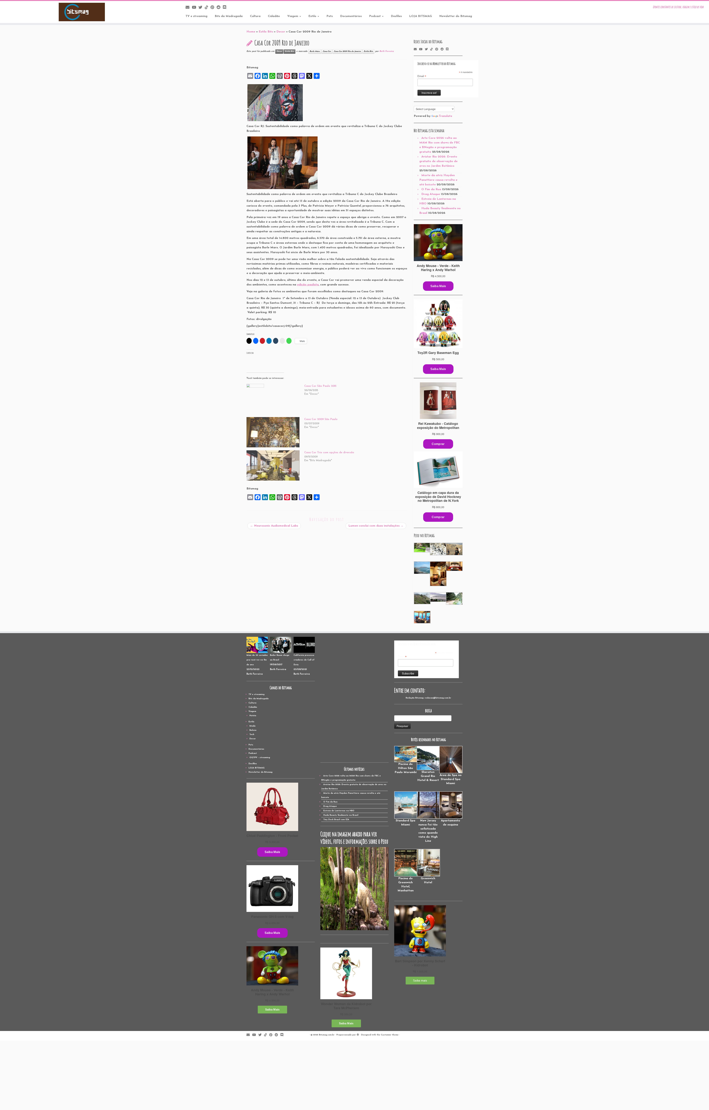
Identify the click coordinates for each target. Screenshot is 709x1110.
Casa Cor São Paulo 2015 (320, 386)
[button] (422, 547)
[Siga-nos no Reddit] (220, 8)
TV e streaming (196, 16)
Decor (280, 31)
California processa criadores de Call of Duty (304, 660)
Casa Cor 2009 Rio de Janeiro (347, 51)
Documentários (351, 16)
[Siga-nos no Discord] (226, 8)
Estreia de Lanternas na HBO (338, 811)
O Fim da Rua (431, 189)
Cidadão (274, 16)
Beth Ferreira (386, 51)
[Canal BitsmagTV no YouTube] (195, 8)
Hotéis (252, 716)
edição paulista (308, 284)
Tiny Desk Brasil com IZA (336, 820)
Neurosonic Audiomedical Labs (274, 525)
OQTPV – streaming (259, 758)
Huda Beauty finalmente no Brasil (340, 815)
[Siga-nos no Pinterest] (213, 8)
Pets (329, 16)
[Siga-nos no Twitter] (201, 8)
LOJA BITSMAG (420, 16)
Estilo (312, 16)
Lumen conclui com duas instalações (375, 525)
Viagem (293, 16)
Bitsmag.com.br (326, 1035)
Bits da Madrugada (229, 16)
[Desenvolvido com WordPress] (358, 1034)
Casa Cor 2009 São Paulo (321, 419)
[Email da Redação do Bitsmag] (189, 8)
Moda (252, 726)
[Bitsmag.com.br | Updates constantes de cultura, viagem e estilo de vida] (82, 12)
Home (250, 31)
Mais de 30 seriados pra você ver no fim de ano (257, 660)
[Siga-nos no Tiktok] (207, 8)
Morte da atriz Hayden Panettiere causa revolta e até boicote (438, 180)
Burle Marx (315, 51)
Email (421, 76)
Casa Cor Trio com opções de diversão (329, 452)
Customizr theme (389, 1035)
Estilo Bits (266, 31)
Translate (445, 116)
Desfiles (396, 16)
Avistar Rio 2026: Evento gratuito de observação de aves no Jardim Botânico (438, 161)
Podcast (375, 16)
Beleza (252, 730)
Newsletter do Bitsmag (455, 16)
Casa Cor (327, 51)
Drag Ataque (430, 194)
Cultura (255, 16)
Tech (251, 735)
